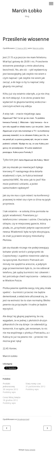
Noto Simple (30, 450)
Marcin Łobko (27, 10)
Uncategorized (23, 419)
